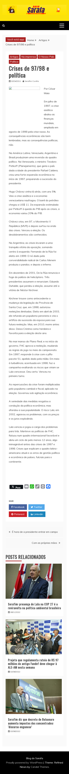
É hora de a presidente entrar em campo (35, 531)
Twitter (37, 507)
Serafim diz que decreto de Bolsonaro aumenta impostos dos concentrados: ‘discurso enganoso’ (31, 723)
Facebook (19, 507)
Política (14, 61)
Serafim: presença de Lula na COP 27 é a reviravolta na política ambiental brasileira (34, 606)
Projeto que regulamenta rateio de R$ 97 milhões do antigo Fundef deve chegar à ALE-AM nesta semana (33, 664)
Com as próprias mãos (44, 542)
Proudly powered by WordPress (24, 762)
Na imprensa (28, 56)
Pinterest (19, 514)
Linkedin (38, 514)
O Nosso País (46, 56)
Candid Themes (40, 766)
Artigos (14, 56)
